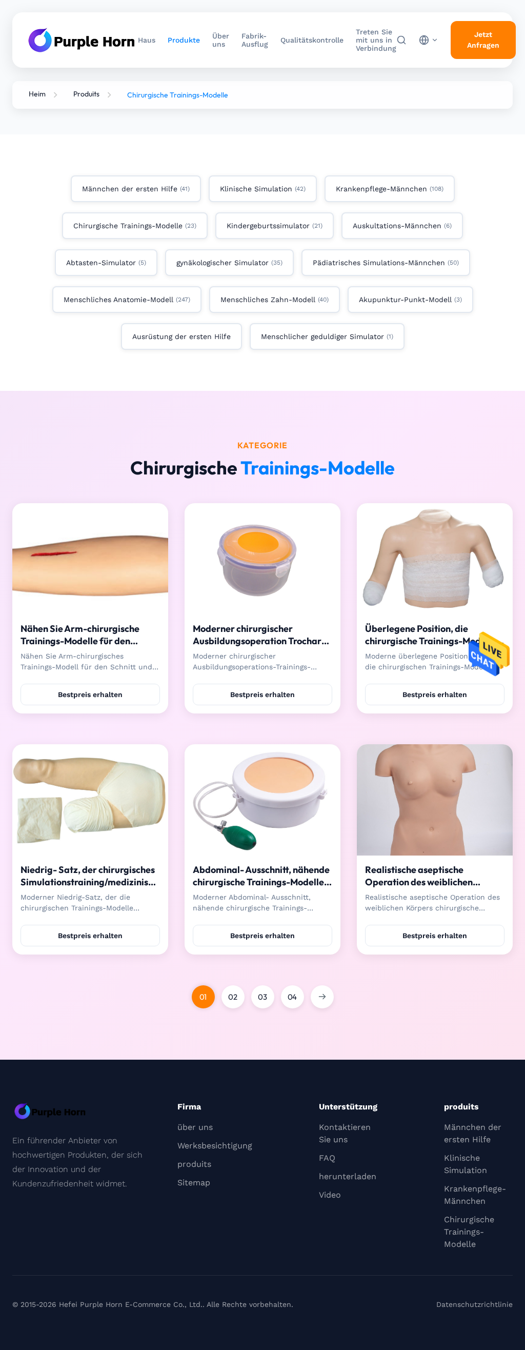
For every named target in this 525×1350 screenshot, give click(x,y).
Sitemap (193, 1182)
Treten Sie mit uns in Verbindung (376, 40)
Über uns (220, 40)
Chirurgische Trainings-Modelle (469, 1232)
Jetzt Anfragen (483, 39)
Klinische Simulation (465, 1164)
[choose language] (428, 40)
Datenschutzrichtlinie (474, 1304)
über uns (195, 1127)
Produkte (184, 40)
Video (330, 1195)
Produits (86, 93)
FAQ (327, 1158)
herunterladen (347, 1176)
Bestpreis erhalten (90, 694)
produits (194, 1164)
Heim (37, 93)
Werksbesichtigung (214, 1145)
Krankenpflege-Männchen (475, 1195)
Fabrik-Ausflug (254, 40)
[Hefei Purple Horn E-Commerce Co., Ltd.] (81, 40)
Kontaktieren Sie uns (345, 1133)
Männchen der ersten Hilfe (472, 1133)
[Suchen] (401, 40)
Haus (146, 40)
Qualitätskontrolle (312, 40)
